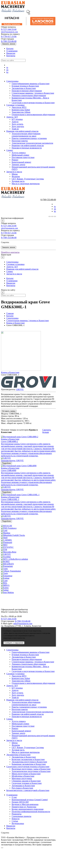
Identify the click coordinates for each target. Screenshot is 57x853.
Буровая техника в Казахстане (25, 86)
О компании (11, 51)
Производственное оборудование (27, 91)
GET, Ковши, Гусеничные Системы (28, 179)
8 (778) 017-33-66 (8, 36)
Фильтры (16, 176)
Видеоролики (18, 823)
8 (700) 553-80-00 (8, 41)
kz (7, 72)
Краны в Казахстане (15, 323)
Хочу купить (17, 124)
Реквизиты (16, 814)
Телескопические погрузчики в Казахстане (31, 771)
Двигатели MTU (19, 107)
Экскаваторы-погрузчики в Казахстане (29, 762)
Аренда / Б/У (12, 117)
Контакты (10, 56)
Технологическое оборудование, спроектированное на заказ (26, 134)
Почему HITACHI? (20, 802)
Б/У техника (17, 119)
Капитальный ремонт (21, 162)
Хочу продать (18, 126)
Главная (10, 313)
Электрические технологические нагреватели (32, 143)
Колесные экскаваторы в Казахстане (28, 759)
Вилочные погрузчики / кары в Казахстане (31, 769)
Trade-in (15, 129)
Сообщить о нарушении (14, 643)
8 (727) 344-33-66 (8, 29)
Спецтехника (12, 81)
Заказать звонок (8, 44)
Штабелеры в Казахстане (23, 776)
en (7, 70)
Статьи (15, 821)
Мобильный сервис (20, 155)
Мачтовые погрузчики (22, 778)
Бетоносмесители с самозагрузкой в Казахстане (27, 790)
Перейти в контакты (10, 252)
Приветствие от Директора (24, 807)
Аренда (15, 122)
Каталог (10, 48)
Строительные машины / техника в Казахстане (33, 93)
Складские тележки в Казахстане (27, 783)
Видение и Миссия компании (25, 804)
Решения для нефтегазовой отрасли (22, 131)
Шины (15, 174)
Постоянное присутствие (23, 157)
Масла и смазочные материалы (26, 183)
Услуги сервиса (19, 152)
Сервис (9, 150)
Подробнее (6, 463)
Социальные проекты (21, 816)
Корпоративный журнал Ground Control (30, 799)
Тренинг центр (18, 164)
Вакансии (10, 53)
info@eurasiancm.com (9, 32)
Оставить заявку (9, 411)
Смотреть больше (46, 431)
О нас (14, 797)
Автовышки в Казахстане (23, 785)
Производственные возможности (27, 148)
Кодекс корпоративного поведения (27, 809)
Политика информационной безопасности (31, 811)
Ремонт (15, 160)
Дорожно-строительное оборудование (29, 95)
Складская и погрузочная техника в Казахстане (33, 102)
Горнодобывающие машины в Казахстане (30, 83)
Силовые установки (15, 105)
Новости (15, 819)
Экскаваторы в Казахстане (24, 88)
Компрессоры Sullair (21, 110)
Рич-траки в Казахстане (22, 788)
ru (7, 67)
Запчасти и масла (14, 172)
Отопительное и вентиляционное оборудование (33, 114)
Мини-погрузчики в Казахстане (26, 774)
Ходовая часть (18, 181)
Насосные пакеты (20, 141)
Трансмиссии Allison (21, 112)
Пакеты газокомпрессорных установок (29, 138)
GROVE (20, 389)
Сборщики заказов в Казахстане (26, 781)
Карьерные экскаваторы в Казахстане (29, 764)
